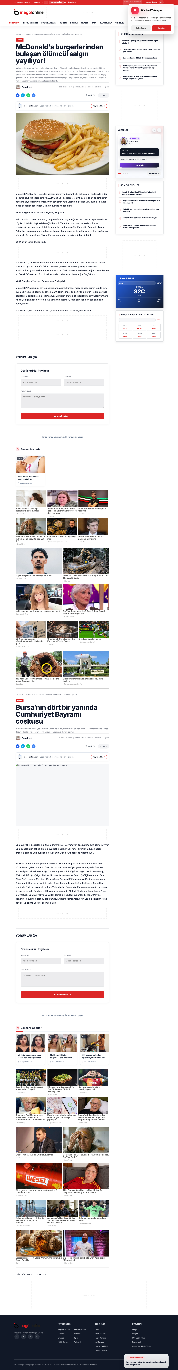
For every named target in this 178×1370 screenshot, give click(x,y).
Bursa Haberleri (48, 23)
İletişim (154, 2)
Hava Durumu (100, 1334)
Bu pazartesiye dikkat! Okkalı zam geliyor (140, 58)
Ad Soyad (25, 377)
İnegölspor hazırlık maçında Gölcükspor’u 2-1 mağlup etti (141, 201)
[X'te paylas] (23, 95)
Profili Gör (139, 165)
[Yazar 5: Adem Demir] (127, 173)
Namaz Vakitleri (101, 1346)
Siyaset (84, 23)
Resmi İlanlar (137, 1342)
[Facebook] (16, 1336)
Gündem (63, 23)
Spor (94, 23)
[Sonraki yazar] (159, 130)
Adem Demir (27, 87)
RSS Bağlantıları (138, 1338)
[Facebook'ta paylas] (17, 95)
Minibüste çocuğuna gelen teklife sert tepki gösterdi (140, 42)
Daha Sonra (141, 28)
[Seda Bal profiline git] (124, 141)
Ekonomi (74, 23)
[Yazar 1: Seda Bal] (119, 173)
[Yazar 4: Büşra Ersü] (125, 173)
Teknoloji (119, 23)
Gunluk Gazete (101, 1350)
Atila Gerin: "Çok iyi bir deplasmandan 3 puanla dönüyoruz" (139, 226)
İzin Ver (161, 28)
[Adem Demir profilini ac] (18, 87)
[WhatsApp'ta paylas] (28, 95)
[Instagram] (30, 1336)
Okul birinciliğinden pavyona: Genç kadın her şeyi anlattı (141, 50)
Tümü (159, 320)
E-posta (67, 377)
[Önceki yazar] (154, 130)
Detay (159, 283)
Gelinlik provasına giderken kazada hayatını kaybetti (141, 210)
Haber (28, 34)
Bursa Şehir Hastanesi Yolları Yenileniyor (140, 218)
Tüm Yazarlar (154, 173)
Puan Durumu (100, 1338)
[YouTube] (37, 1336)
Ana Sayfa (19, 34)
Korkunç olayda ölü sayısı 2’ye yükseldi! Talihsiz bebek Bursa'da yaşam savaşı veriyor (140, 67)
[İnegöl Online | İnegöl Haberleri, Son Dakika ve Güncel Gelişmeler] (28, 12)
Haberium (93, 1365)
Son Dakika (14, 23)
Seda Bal (133, 141)
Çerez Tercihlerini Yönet (141, 1346)
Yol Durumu (99, 1342)
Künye (148, 2)
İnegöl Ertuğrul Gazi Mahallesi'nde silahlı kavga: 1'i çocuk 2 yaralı (140, 77)
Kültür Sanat (106, 23)
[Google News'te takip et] (33, 95)
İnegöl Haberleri (30, 23)
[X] (23, 1336)
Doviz (97, 1329)
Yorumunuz (26, 391)
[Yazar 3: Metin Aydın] (123, 173)
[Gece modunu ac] (161, 2)
